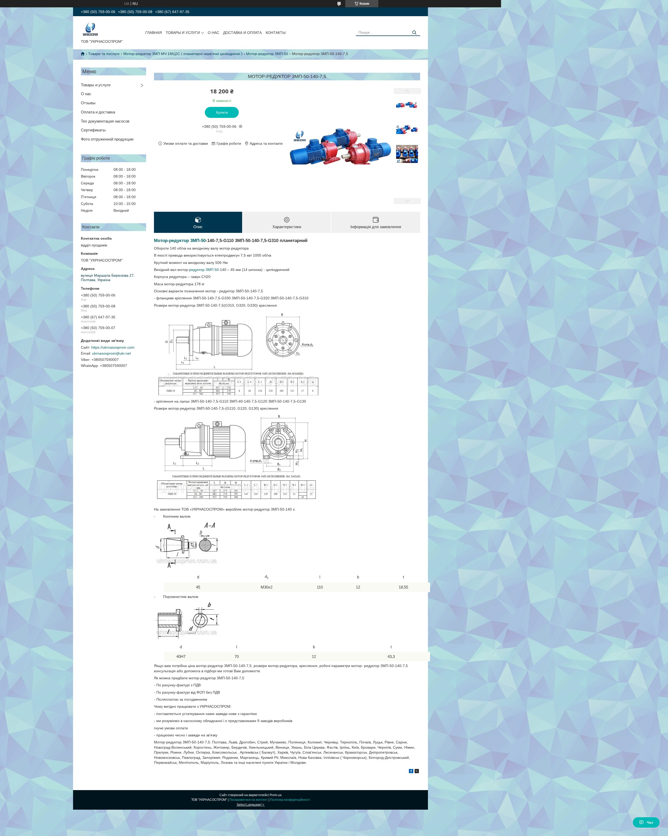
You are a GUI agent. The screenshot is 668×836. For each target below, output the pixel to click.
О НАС (213, 33)
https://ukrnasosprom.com (112, 347)
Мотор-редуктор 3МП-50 (267, 54)
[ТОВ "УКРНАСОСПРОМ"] (90, 29)
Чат (650, 822)
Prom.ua (276, 795)
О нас (86, 94)
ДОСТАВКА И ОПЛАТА (242, 33)
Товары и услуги (95, 85)
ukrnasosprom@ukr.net (111, 353)
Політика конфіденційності (290, 800)
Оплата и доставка (98, 112)
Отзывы (88, 103)
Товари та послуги (104, 54)
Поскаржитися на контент (248, 800)
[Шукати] (414, 32)
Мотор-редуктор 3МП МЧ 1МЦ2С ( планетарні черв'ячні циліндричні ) (182, 54)
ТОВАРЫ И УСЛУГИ (183, 33)
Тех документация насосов (105, 121)
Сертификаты (93, 130)
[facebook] (411, 772)
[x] (417, 772)
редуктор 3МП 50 (204, 270)
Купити (222, 112)
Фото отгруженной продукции (107, 139)
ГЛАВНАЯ (153, 33)
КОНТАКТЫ (275, 33)
